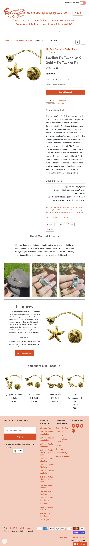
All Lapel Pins (45, 428)
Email (51, 229)
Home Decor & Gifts (51, 24)
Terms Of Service (62, 456)
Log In (60, 13)
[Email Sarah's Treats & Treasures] (54, 13)
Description (50, 100)
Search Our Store (62, 428)
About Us (66, 24)
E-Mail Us (80, 544)
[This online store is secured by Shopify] (18, 453)
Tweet (51, 224)
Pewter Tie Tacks (40, 20)
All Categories (45, 520)
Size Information (63, 100)
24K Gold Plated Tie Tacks (22, 41)
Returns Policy (61, 445)
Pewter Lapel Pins (21, 20)
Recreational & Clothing (27, 24)
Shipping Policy (62, 449)
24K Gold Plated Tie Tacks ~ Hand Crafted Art (61, 51)
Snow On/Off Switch (72, 2)
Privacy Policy (61, 453)
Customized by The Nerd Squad (72, 537)
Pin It (71, 224)
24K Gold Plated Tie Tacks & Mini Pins (46, 479)
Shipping (61, 103)
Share (61, 224)
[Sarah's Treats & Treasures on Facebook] (43, 13)
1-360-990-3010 (32, 13)
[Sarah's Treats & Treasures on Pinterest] (47, 13)
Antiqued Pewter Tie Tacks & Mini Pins (47, 452)
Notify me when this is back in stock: (57, 80)
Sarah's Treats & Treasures (20, 528)
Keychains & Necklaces (63, 20)
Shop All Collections (24, 353)
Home (6, 41)
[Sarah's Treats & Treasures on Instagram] (50, 13)
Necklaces (44, 504)
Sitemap (59, 432)
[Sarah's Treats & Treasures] (13, 12)
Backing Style (50, 103)
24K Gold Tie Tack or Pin (60, 217)
